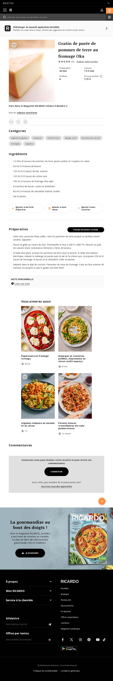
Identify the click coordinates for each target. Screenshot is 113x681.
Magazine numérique (70, 628)
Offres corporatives (69, 617)
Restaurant (66, 600)
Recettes (65, 588)
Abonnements (67, 605)
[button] (109, 11)
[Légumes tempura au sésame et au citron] (38, 396)
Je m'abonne (32, 553)
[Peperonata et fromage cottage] (38, 329)
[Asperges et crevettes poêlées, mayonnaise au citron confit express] (75, 329)
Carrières (65, 623)
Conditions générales (70, 670)
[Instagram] (81, 639)
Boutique (65, 594)
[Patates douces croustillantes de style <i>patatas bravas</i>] (75, 396)
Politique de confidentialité (45, 670)
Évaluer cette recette (87, 61)
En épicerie (66, 611)
